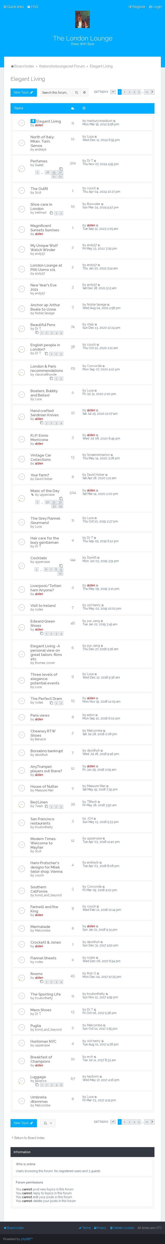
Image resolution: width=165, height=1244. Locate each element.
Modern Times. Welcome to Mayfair (43, 843)
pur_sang (93, 621)
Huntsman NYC (43, 1041)
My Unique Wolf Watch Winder (44, 247)
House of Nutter (44, 786)
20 (60, 172)
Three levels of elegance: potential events (45, 678)
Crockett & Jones (46, 942)
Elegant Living (28, 79)
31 (54, 502)
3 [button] (129, 91)
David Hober (43, 479)
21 (54, 176)
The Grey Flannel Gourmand (45, 520)
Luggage (38, 1077)
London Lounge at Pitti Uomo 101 (46, 267)
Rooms (37, 974)
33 (54, 506)
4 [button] (134, 91)
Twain (39, 806)
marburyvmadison (99, 121)
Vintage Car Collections (41, 457)
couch (91, 188)
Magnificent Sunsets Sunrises (45, 228)
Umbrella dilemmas (39, 1099)
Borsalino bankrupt (47, 751)
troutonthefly (44, 827)
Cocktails (39, 558)
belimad (40, 212)
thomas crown (45, 663)
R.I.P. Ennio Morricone (39, 437)
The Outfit (39, 188)
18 (47, 172)
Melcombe (94, 730)
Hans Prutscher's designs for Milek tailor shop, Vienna (47, 867)
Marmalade (40, 926)
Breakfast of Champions (41, 1059)
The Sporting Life (46, 994)
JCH (90, 818)
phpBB (26, 1239)
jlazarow (41, 1080)
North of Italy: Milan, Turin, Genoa (42, 141)
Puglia (36, 1025)
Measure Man (44, 790)
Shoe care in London (41, 206)
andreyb (41, 149)
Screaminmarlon (98, 455)
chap (90, 324)
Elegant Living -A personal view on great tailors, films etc (46, 652)
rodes (39, 609)
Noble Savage (44, 313)
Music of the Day (45, 491)
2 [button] (124, 91)
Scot (38, 192)
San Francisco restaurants (42, 821)
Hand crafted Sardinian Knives (45, 412)
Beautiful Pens (43, 325)
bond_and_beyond (48, 895)
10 (60, 573)
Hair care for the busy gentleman (45, 540)
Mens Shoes (41, 1010)
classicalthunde (46, 374)
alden (39, 125)
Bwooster (93, 204)
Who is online (25, 1164)
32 (60, 502)
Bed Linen (39, 802)
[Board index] (82, 19)
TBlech (92, 801)
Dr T (90, 160)
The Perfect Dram (46, 698)
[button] (113, 92)
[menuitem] (32, 7)
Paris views (40, 715)
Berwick (40, 739)
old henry (94, 605)
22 (60, 176)
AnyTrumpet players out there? (46, 768)
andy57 (40, 253)
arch (90, 1056)
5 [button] (139, 91)
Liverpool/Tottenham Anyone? (46, 588)
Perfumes (39, 161)
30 (47, 502)
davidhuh (41, 754)
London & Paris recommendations (47, 368)
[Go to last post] (114, 121)
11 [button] (146, 91)
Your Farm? (40, 475)
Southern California (39, 889)
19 (53, 172)
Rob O (91, 973)
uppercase (47, 494)
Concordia (94, 366)
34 (60, 506)
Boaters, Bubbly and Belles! (44, 393)
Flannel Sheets (43, 958)
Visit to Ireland (43, 605)
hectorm (93, 1076)
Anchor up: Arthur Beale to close (45, 307)
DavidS (91, 557)
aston (91, 715)
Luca (90, 136)
